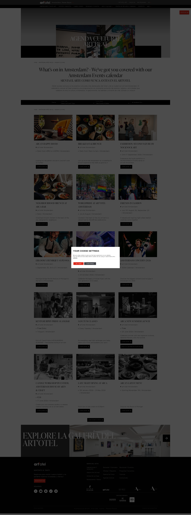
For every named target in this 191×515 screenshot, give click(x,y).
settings (75, 258)
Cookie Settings (90, 263)
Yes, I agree (78, 263)
